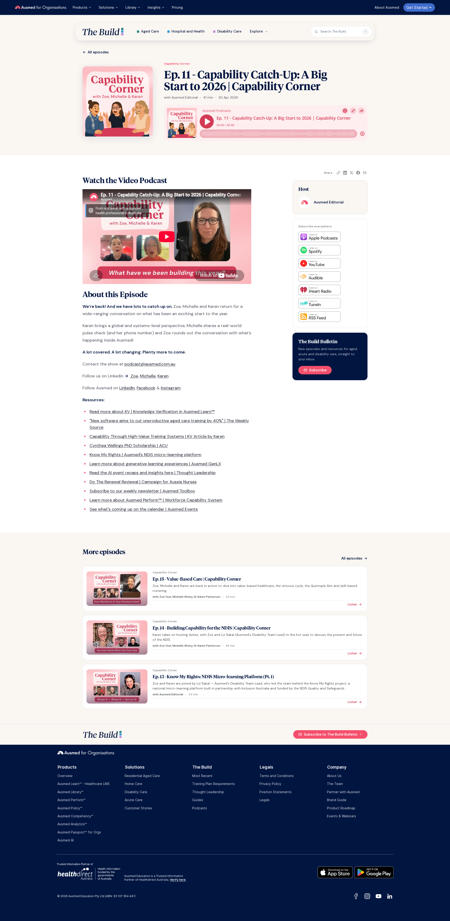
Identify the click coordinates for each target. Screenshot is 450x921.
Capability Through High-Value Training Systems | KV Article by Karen (157, 436)
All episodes (98, 52)
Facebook (146, 388)
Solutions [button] (106, 7)
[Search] (365, 32)
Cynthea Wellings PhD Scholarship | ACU (129, 445)
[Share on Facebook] (358, 173)
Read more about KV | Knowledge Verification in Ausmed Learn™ (152, 411)
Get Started (417, 7)
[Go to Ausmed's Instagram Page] (367, 896)
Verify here (178, 879)
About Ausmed (387, 7)
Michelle (148, 376)
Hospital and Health (188, 31)
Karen (163, 376)
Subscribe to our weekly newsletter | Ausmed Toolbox (142, 491)
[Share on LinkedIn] (345, 173)
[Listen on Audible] (319, 276)
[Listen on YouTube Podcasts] (319, 263)
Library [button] (130, 7)
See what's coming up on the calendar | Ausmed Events (144, 509)
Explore (256, 31)
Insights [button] (154, 7)
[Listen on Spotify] (319, 250)
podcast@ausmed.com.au (149, 364)
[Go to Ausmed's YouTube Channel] (378, 896)
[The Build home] (103, 31)
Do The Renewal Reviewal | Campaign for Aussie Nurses (143, 482)
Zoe (134, 376)
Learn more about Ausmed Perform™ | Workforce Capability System (156, 500)
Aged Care (150, 31)
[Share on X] (351, 173)
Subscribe (317, 370)
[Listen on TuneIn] (319, 303)
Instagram (171, 388)
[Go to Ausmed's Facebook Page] (356, 896)
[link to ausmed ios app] (336, 871)
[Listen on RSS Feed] (319, 316)
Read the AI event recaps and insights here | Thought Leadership (153, 472)
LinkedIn (127, 388)
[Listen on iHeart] (319, 290)
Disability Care (229, 31)
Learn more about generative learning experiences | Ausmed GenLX (155, 464)
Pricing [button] (177, 7)
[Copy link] (338, 173)
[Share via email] (365, 173)
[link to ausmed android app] (374, 871)
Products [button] (80, 7)
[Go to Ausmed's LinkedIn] (389, 896)
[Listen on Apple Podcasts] (319, 237)
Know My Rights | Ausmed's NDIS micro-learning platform (145, 454)
